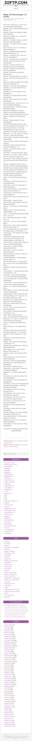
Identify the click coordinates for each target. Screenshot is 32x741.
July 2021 (7, 665)
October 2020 (8, 682)
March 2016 (8, 713)
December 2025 (9, 640)
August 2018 (8, 703)
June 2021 (7, 667)
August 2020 (8, 686)
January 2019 (8, 697)
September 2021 (9, 661)
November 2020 (9, 680)
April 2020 (7, 693)
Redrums (10, 20)
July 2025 (7, 650)
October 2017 (8, 705)
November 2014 (9, 726)
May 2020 (7, 692)
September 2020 (9, 684)
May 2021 (7, 669)
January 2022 (8, 653)
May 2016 (7, 709)
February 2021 (8, 674)
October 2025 (8, 644)
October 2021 (8, 659)
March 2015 (8, 718)
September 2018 (9, 701)
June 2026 (7, 629)
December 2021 (9, 655)
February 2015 (8, 720)
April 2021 (7, 671)
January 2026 (8, 638)
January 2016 (8, 714)
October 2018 (8, 699)
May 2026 (7, 630)
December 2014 (9, 724)
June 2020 (7, 690)
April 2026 (7, 632)
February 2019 (8, 695)
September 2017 (9, 707)
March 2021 (8, 672)
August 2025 (8, 648)
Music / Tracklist (21, 18)
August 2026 (8, 625)
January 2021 (8, 676)
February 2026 (8, 636)
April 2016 (7, 711)
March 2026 (8, 634)
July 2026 (7, 627)
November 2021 (9, 657)
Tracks (13, 20)
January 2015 (8, 722)
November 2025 (9, 642)
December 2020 (9, 678)
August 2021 (8, 663)
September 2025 (9, 646)
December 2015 (9, 716)
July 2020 (7, 688)
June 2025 (7, 651)
